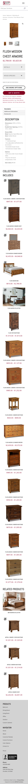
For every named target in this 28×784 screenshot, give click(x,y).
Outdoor (5, 719)
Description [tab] (7, 109)
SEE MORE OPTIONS (14, 88)
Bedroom (9, 15)
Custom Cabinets (7, 722)
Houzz (4, 750)
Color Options (6, 743)
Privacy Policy (20, 780)
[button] (22, 23)
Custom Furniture (7, 740)
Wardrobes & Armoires (8, 100)
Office (4, 716)
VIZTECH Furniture (19, 782)
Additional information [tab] (11, 111)
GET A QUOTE (14, 93)
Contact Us (6, 746)
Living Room (6, 713)
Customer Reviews (8, 737)
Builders (10, 98)
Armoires (10, 17)
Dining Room (6, 710)
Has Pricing (15, 102)
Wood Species (9, 75)
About (4, 734)
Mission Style (22, 102)
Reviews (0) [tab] (7, 114)
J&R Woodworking (16, 98)
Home (4, 15)
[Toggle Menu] (23, 3)
